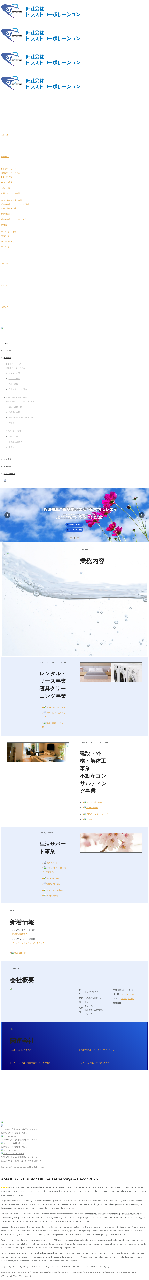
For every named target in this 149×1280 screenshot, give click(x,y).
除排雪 (4, 225)
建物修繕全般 (7, 214)
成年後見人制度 (53, 878)
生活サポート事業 (8, 232)
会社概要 (5, 135)
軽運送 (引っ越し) (53, 884)
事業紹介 (5, 157)
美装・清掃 (6, 188)
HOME (4, 113)
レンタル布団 (7, 177)
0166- (127, 994)
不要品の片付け (7, 241)
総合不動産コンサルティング (13, 219)
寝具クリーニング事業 (10, 193)
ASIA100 (5, 1187)
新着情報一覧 (20, 953)
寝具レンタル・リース (55, 707)
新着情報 (5, 263)
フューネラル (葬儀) (54, 890)
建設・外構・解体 (8, 208)
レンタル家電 (7, 182)
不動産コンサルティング (97, 814)
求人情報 (5, 285)
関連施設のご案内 (20, 934)
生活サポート (7, 247)
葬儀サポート (7, 236)
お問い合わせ (7, 307)
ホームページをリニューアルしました (28, 943)
